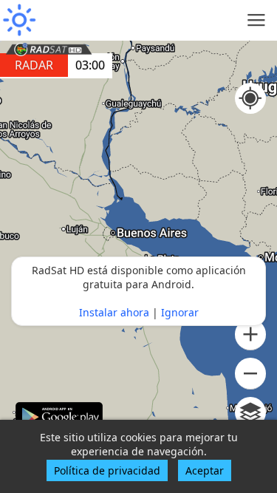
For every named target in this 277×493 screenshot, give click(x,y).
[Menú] (256, 20)
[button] (250, 334)
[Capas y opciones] (250, 412)
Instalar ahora (114, 312)
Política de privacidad (107, 470)
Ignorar (180, 312)
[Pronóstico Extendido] (18, 20)
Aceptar (204, 470)
